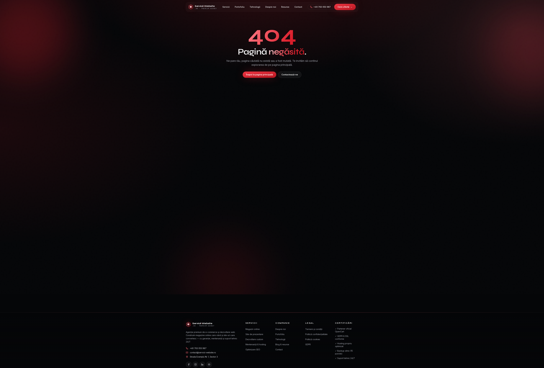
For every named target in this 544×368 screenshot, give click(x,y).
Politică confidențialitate (316, 334)
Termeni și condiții (313, 329)
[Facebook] (189, 364)
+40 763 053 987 (322, 7)
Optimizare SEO (253, 349)
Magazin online (253, 329)
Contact (279, 349)
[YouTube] (209, 364)
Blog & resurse (282, 344)
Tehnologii (280, 339)
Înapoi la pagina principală (259, 74)
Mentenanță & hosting (256, 344)
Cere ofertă (345, 7)
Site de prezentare (254, 334)
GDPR (308, 344)
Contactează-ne (289, 74)
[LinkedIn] (202, 364)
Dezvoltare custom (254, 339)
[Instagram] (195, 364)
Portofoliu (279, 334)
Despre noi (280, 329)
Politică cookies (312, 339)
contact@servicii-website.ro (203, 352)
